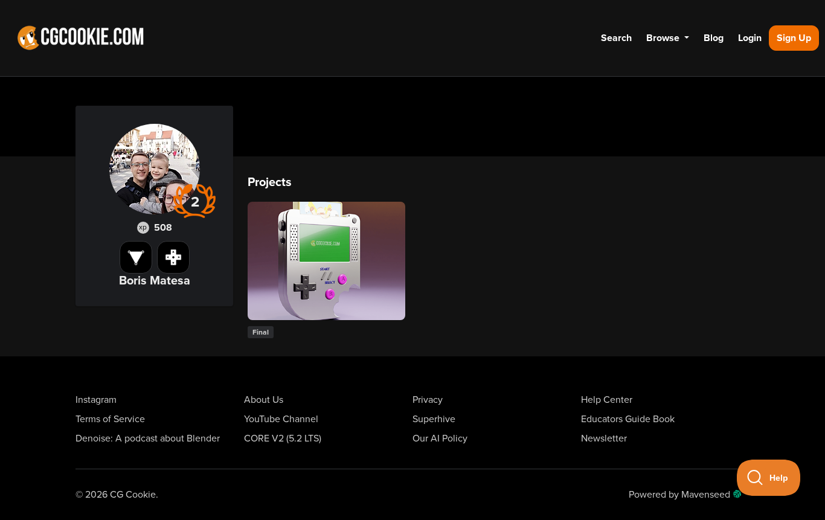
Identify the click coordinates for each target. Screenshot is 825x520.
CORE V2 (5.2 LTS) (282, 438)
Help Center (606, 400)
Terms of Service (110, 419)
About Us (263, 400)
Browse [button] (664, 38)
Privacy (427, 400)
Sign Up (794, 38)
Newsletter (604, 438)
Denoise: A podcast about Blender (147, 438)
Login (750, 38)
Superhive (433, 419)
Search (616, 38)
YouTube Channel (281, 419)
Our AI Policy (439, 438)
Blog (714, 38)
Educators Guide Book (628, 419)
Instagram (96, 400)
